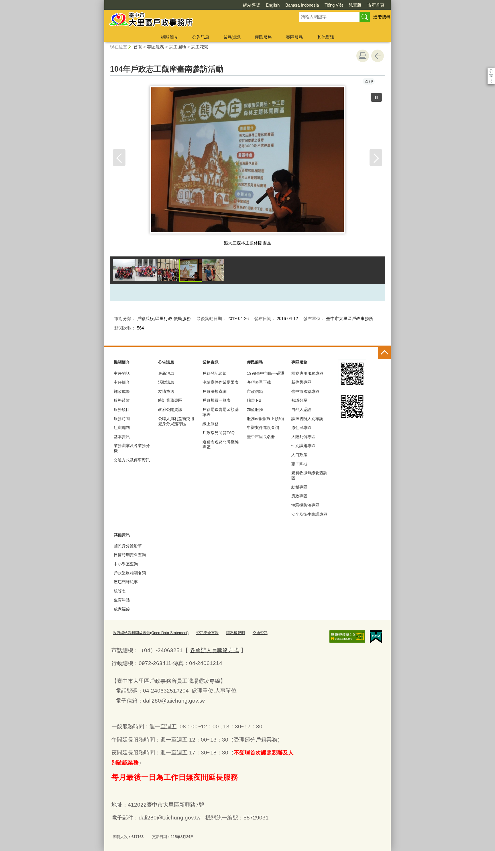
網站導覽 (251, 5)
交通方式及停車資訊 (132, 460)
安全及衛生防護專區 (309, 514)
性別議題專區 (303, 445)
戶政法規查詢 (215, 391)
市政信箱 (255, 391)
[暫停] (376, 97)
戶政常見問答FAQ (219, 432)
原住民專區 (301, 427)
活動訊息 (166, 382)
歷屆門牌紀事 (126, 582)
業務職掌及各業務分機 (132, 448)
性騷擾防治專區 (305, 505)
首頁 (137, 46)
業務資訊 (232, 37)
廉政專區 (299, 496)
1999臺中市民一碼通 (265, 373)
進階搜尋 (381, 16)
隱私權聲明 (235, 633)
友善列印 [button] (362, 56)
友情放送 (166, 391)
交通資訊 (260, 633)
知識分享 (299, 400)
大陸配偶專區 (303, 436)
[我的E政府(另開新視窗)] (376, 637)
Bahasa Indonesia (302, 5)
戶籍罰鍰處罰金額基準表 (221, 412)
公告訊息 (200, 37)
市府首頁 (375, 5)
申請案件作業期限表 (221, 382)
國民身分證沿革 (128, 546)
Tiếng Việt (334, 5)
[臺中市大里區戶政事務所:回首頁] (195, 20)
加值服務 (255, 409)
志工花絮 (199, 46)
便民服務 (263, 37)
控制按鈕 (384, 353)
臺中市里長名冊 (261, 436)
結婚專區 (299, 487)
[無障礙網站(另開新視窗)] (347, 636)
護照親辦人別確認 (307, 418)
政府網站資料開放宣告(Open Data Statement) (150, 633)
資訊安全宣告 (207, 633)
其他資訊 (325, 37)
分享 (491, 71)
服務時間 (122, 418)
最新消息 (166, 373)
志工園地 (177, 46)
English (273, 5)
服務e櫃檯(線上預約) (265, 418)
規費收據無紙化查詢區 (309, 475)
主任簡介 (122, 382)
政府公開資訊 (170, 409)
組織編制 (122, 427)
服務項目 (122, 409)
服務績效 (122, 400)
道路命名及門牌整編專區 (221, 444)
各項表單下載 (259, 382)
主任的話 (122, 373)
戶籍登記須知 (215, 373)
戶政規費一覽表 (217, 400)
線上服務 (211, 423)
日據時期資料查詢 (130, 554)
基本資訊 (122, 436)
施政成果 (122, 391)
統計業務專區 (170, 400)
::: (101, 2)
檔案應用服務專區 (307, 373)
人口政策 (299, 454)
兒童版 (355, 5)
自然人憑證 (301, 409)
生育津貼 (122, 600)
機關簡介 (169, 37)
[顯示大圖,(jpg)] (124, 270)
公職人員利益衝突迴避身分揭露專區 (176, 421)
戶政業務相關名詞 (130, 573)
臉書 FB (254, 400)
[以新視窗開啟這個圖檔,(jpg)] (248, 162)
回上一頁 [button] (377, 56)
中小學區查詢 (126, 564)
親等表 (120, 591)
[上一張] (119, 157)
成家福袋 (122, 609)
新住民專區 (301, 382)
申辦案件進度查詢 (263, 427)
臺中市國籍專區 (305, 391)
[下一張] (376, 157)
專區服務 (294, 37)
